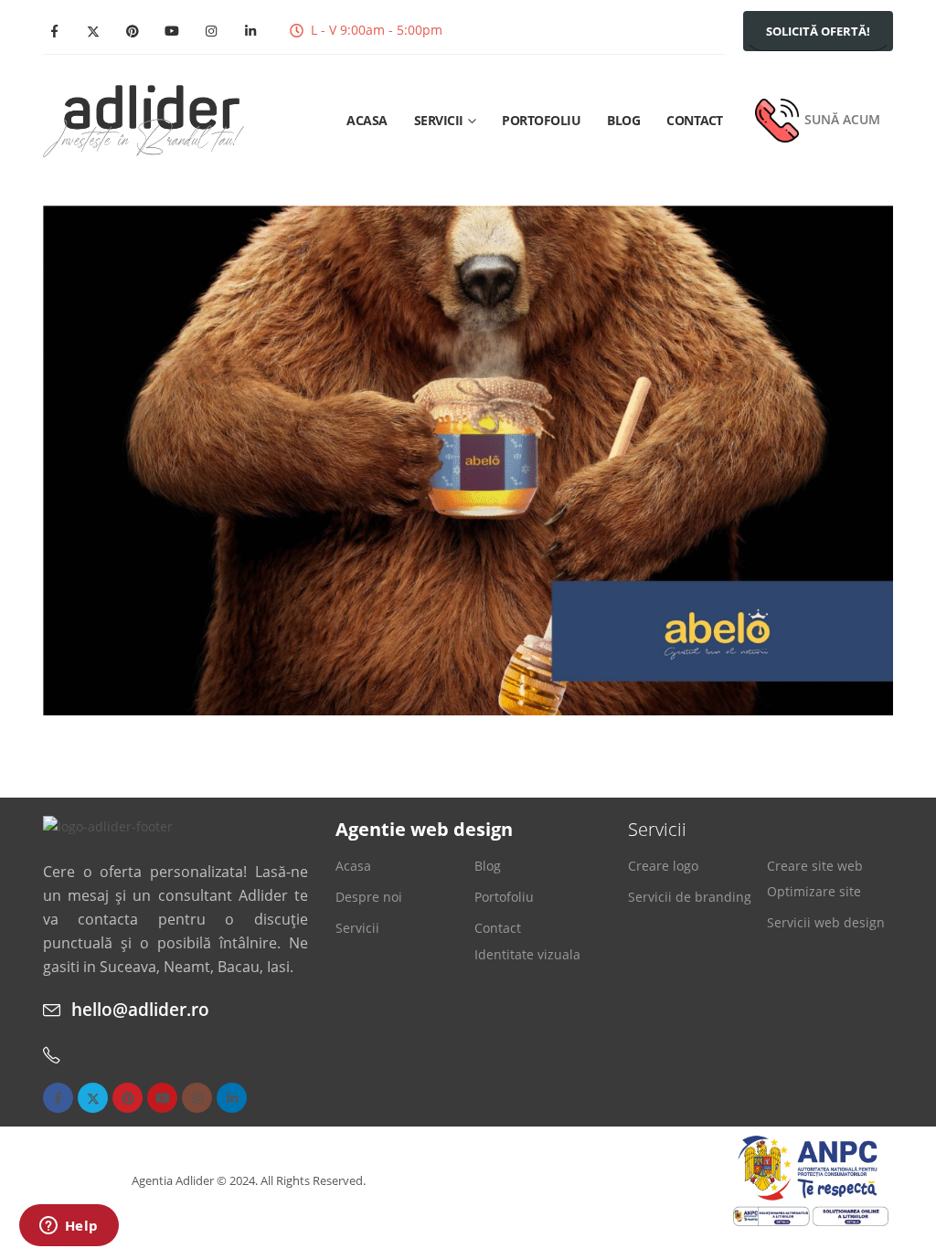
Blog (623, 120)
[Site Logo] (143, 121)
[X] (93, 31)
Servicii (438, 120)
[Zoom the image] (108, 826)
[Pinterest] (132, 31)
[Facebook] (54, 31)
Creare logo (663, 865)
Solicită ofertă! (818, 31)
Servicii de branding (689, 896)
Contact (694, 120)
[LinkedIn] (250, 31)
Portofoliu (541, 120)
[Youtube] (171, 31)
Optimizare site (814, 891)
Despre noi (368, 896)
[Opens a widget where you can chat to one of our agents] (68, 1227)
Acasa (367, 120)
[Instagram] (211, 31)
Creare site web (815, 865)
